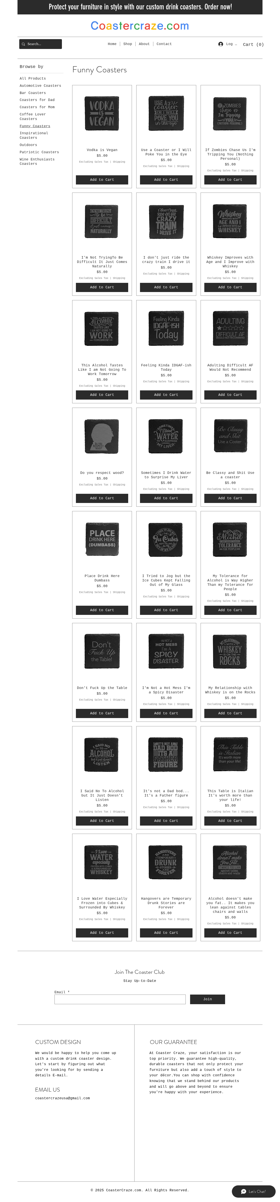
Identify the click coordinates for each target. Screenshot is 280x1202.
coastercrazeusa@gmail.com (62, 1098)
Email (59, 992)
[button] (252, 44)
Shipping (119, 162)
